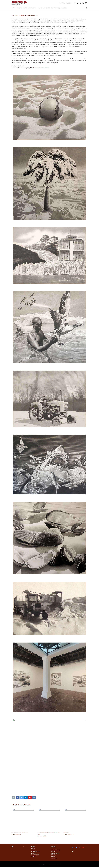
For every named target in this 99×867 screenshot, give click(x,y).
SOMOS (33, 856)
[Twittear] (22, 797)
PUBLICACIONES (35, 855)
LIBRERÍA (33, 850)
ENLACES (53, 856)
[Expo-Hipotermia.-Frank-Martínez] (49, 107)
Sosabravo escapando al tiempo (20, 832)
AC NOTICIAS (54, 858)
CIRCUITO (53, 846)
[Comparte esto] (17, 797)
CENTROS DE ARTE (35, 851)
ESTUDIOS (33, 853)
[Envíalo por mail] (13, 797)
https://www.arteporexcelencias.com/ (39, 68)
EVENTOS (53, 855)
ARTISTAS (53, 851)
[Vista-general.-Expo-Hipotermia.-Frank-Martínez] (49, 677)
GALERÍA (33, 848)
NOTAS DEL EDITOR (55, 850)
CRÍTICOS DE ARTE (55, 853)
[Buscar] (86, 8)
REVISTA (33, 846)
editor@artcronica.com (66, 3)
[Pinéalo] (30, 797)
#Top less (66, 832)
